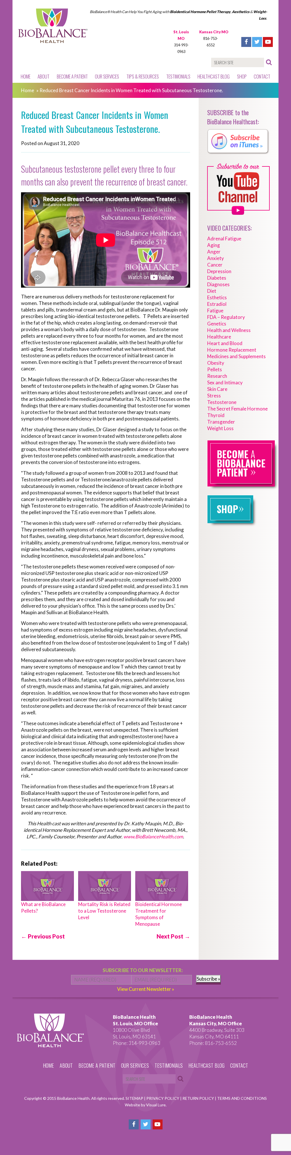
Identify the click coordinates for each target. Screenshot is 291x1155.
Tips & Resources (142, 76)
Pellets (214, 369)
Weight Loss (220, 428)
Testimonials (178, 76)
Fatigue (215, 311)
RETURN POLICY (198, 1098)
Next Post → (173, 936)
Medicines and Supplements (236, 356)
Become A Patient (72, 76)
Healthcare (219, 337)
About (43, 76)
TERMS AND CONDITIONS (242, 1098)
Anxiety (215, 258)
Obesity (215, 363)
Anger (214, 252)
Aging (213, 245)
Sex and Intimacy (225, 382)
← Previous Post (43, 936)
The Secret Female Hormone (237, 409)
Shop (242, 76)
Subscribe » (208, 979)
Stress (214, 396)
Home (25, 76)
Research (217, 376)
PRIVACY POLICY (163, 1098)
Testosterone (221, 402)
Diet (211, 291)
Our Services (107, 76)
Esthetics (217, 297)
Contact (262, 76)
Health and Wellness (229, 330)
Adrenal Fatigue (224, 239)
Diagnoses (218, 284)
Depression (219, 271)
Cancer (215, 265)
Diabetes (216, 278)
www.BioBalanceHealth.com (153, 837)
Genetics (216, 324)
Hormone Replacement (231, 350)
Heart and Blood (224, 343)
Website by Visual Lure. (146, 1104)
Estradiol (216, 304)
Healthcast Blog (214, 76)
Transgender (221, 422)
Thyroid (216, 415)
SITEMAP (135, 1098)
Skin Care (217, 389)
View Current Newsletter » (145, 989)
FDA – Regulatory (226, 317)
